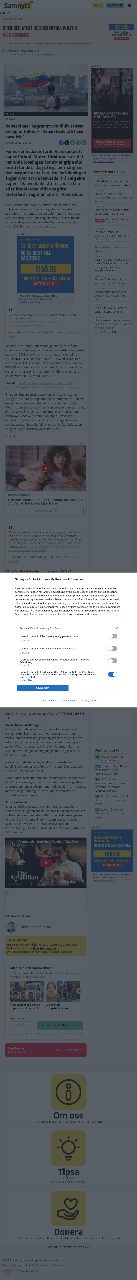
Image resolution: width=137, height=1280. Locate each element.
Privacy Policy (89, 700)
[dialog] (68, 640)
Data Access (68, 700)
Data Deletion (48, 700)
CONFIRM (42, 688)
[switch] (112, 636)
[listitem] (68, 628)
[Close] (130, 579)
